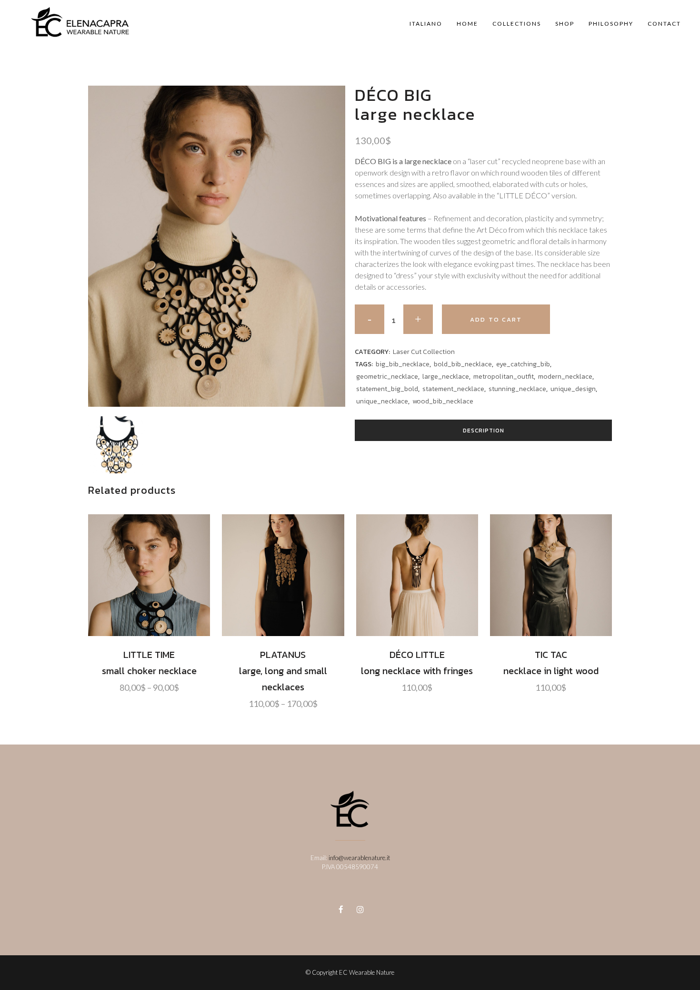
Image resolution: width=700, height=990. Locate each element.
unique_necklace (382, 401)
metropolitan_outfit (503, 377)
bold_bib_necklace (463, 364)
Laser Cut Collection (424, 352)
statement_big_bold (387, 389)
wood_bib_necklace (442, 401)
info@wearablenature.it (359, 858)
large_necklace (445, 377)
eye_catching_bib (523, 364)
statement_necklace (453, 389)
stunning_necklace (517, 389)
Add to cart (496, 319)
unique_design (573, 389)
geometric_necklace (387, 377)
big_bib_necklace (403, 364)
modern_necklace (565, 377)
